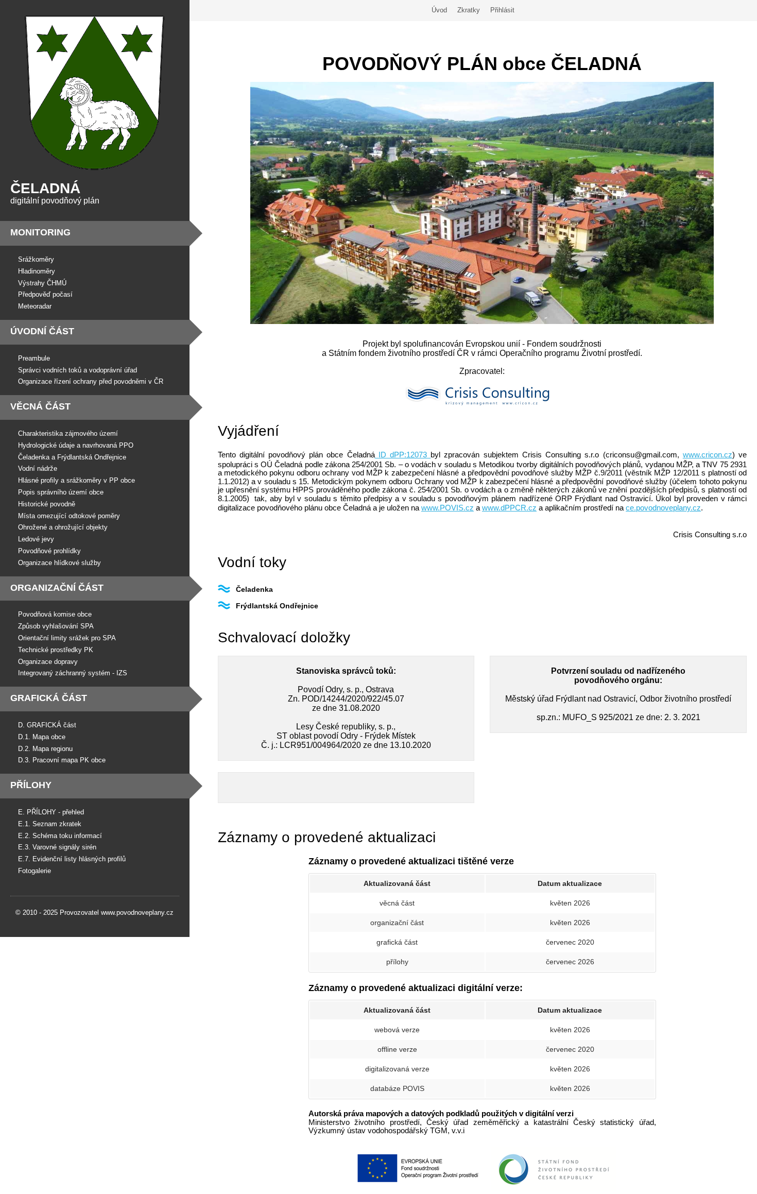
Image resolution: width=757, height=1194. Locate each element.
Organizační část (57, 588)
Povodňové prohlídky (49, 551)
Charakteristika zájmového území (68, 433)
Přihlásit (502, 10)
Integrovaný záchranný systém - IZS (72, 673)
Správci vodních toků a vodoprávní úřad (77, 370)
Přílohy (30, 785)
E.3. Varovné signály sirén (57, 847)
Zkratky (468, 10)
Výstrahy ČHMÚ (42, 283)
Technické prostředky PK (55, 650)
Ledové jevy (36, 539)
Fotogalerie (34, 871)
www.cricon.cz (707, 454)
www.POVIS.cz (447, 507)
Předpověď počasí (45, 294)
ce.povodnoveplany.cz (663, 507)
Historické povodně (46, 504)
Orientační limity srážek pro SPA (67, 638)
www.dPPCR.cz (509, 507)
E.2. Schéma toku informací (60, 836)
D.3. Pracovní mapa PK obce (62, 760)
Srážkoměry (36, 259)
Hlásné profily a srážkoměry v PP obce (76, 480)
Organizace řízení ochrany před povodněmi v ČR (90, 381)
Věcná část (40, 406)
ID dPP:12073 (402, 454)
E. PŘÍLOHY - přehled (51, 812)
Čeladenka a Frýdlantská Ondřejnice (72, 457)
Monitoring (40, 232)
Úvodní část (42, 331)
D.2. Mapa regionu (45, 749)
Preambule (34, 358)
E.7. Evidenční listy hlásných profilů (72, 859)
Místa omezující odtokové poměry (69, 516)
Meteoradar (34, 306)
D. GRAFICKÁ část (47, 725)
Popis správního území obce (61, 492)
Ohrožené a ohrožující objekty (63, 527)
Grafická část (48, 698)
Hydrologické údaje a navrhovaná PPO (75, 445)
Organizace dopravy (48, 662)
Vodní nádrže (37, 468)
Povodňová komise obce (55, 614)
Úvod (439, 10)
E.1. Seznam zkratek (49, 824)
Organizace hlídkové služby (59, 563)
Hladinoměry (36, 271)
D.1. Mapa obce (41, 737)
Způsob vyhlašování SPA (56, 626)
